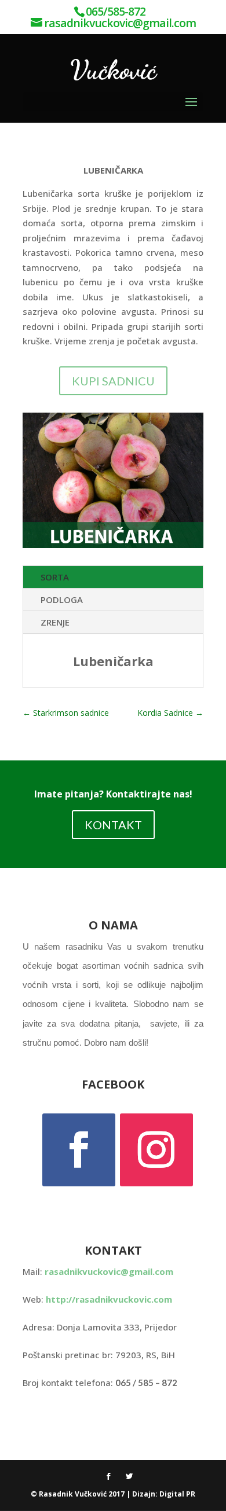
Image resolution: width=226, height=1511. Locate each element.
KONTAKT (113, 825)
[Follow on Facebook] (78, 1149)
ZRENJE (55, 622)
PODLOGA (62, 599)
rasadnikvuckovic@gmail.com (109, 1271)
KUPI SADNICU (113, 381)
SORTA (55, 577)
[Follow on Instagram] (156, 1149)
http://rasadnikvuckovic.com (109, 1299)
